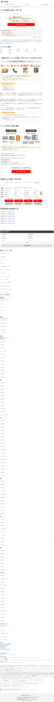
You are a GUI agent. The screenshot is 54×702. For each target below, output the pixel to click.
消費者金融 (3, 256)
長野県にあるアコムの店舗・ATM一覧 (8, 219)
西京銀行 (3, 541)
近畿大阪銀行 (3, 497)
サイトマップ (30, 699)
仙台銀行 (3, 364)
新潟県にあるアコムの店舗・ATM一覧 (8, 211)
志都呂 (18, 49)
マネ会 (1, 6)
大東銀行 (3, 370)
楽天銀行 (3, 626)
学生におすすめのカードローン (6, 289)
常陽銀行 (3, 385)
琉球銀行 (3, 620)
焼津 (9, 53)
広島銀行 (3, 538)
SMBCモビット (4, 300)
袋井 (35, 51)
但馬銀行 (3, 500)
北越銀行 (3, 423)
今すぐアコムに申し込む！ (21, 24)
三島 (1, 53)
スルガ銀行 (3, 462)
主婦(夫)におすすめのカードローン (6, 662)
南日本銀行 (3, 614)
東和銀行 (3, 392)
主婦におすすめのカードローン (6, 285)
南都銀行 (3, 513)
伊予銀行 (3, 560)
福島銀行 (3, 373)
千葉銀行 (3, 411)
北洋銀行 (3, 344)
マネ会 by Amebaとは (18, 697)
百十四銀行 (3, 569)
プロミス (3, 310)
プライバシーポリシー (32, 698)
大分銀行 (3, 601)
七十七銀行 (3, 357)
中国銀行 (3, 519)
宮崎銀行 (3, 607)
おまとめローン (4, 272)
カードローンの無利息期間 (4, 659)
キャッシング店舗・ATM (44, 4)
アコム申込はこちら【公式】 (9, 119)
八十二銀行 (3, 443)
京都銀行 (3, 484)
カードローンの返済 (4, 279)
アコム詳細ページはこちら (36, 37)
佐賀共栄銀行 (3, 585)
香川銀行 (3, 566)
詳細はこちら (38, 200)
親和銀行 (3, 591)
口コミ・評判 (26, 4)
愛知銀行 (3, 472)
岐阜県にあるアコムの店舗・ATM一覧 (8, 221)
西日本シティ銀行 (4, 578)
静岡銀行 (3, 456)
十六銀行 (3, 452)
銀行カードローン (4, 260)
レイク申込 (28, 200)
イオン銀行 (3, 636)
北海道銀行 (3, 341)
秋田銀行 (3, 360)
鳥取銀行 (3, 525)
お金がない (39, 657)
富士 (18, 51)
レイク (2, 313)
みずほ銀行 (3, 326)
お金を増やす (23, 657)
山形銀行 (3, 367)
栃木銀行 (3, 402)
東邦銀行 (3, 377)
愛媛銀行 (3, 556)
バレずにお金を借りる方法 (4, 657)
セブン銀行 (3, 630)
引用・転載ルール (25, 698)
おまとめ (3, 240)
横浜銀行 (3, 382)
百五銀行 (3, 487)
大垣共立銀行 (3, 449)
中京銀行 (3, 475)
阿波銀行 (3, 563)
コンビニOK (30, 240)
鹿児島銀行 (3, 604)
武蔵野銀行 (3, 408)
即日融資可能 (4, 234)
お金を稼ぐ (36, 657)
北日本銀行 (3, 354)
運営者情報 (25, 697)
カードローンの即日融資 (5, 269)
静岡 (26, 49)
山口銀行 (3, 544)
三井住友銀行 (3, 323)
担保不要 (3, 236)
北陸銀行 (3, 433)
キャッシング (3, 263)
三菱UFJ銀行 (3, 320)
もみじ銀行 (3, 531)
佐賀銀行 (3, 581)
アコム (10, 6)
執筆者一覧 (33, 697)
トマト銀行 (3, 535)
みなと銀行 (3, 510)
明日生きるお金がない (17, 657)
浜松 (9, 51)
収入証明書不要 (31, 234)
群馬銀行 (3, 395)
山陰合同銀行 (3, 528)
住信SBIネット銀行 (4, 633)
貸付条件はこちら (12, 668)
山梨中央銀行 (3, 440)
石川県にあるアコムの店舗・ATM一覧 (8, 214)
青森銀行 (3, 348)
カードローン (5, 6)
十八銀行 (3, 588)
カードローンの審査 (4, 292)
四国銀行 (3, 550)
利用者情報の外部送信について (22, 699)
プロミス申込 (9, 200)
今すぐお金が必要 (11, 657)
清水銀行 (3, 465)
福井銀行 (3, 436)
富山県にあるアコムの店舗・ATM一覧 (8, 213)
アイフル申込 (19, 200)
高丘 (35, 49)
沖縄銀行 (3, 617)
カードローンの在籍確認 (5, 282)
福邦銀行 (3, 506)
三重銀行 (3, 481)
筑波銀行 (3, 389)
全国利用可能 (4, 238)
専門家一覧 (29, 697)
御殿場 (9, 49)
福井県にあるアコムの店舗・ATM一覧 (8, 216)
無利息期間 (30, 236)
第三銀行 (3, 490)
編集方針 (37, 697)
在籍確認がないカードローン (6, 266)
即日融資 (36, 659)
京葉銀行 (3, 405)
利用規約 (19, 698)
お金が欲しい (32, 657)
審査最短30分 (30, 238)
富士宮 (26, 51)
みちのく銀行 (3, 351)
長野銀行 (3, 446)
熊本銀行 (3, 594)
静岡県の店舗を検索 (9, 203)
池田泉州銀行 (3, 494)
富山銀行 (3, 427)
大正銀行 (3, 503)
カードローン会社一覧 (9, 4)
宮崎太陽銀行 (3, 611)
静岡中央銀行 (3, 459)
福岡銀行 (3, 575)
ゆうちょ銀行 (3, 329)
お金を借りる (3, 253)
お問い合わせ (35, 699)
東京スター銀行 (4, 415)
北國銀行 (3, 430)
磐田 (1, 49)
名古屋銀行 (3, 469)
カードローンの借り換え (5, 276)
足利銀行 (3, 398)
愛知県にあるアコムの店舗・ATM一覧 (8, 223)
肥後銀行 (3, 598)
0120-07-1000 (27, 79)
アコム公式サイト (13, 164)
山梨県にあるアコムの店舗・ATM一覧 (8, 218)
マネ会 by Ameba (5, 680)
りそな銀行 (3, 332)
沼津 (1, 51)
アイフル (3, 304)
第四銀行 (3, 420)
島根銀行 (3, 522)
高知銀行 (3, 553)
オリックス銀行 (4, 639)
